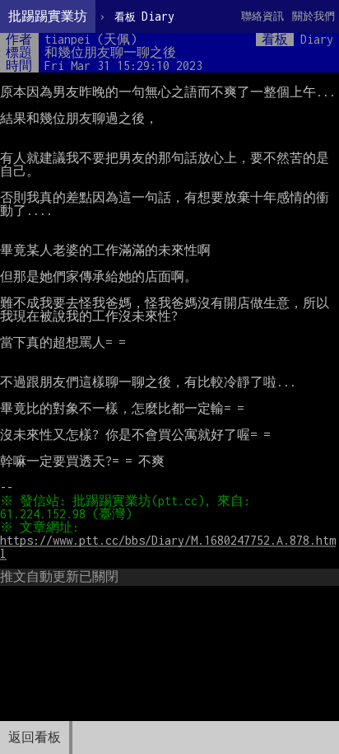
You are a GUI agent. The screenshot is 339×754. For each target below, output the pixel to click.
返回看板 (34, 737)
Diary (144, 16)
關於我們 (313, 16)
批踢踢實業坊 (47, 16)
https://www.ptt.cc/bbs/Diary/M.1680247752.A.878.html (168, 546)
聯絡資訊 (262, 16)
